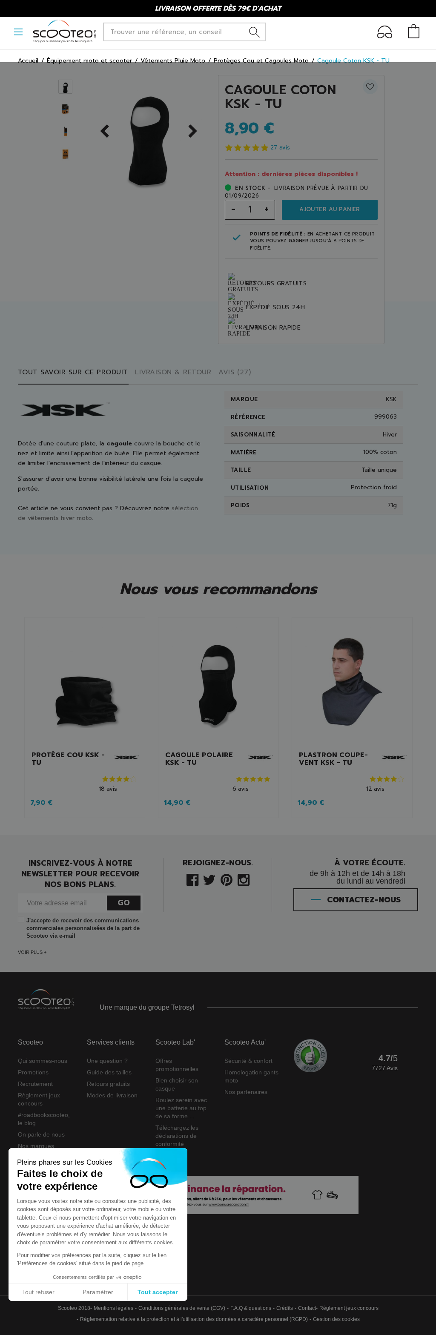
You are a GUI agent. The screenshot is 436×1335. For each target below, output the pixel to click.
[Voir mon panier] (413, 32)
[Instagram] (244, 879)
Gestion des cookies (336, 1319)
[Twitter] (209, 879)
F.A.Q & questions (250, 1308)
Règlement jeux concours (349, 1308)
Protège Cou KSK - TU (68, 759)
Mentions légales (113, 1308)
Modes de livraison (112, 1095)
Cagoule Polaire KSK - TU (199, 759)
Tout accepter (158, 1292)
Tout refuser (38, 1292)
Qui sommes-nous (42, 1060)
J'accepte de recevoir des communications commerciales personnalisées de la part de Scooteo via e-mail (83, 928)
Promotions (33, 1072)
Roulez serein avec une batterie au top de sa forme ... (181, 1108)
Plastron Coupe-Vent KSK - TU (333, 759)
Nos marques (36, 1146)
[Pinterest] (226, 879)
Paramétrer (98, 1292)
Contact (307, 1308)
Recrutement (35, 1083)
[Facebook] (192, 879)
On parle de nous (41, 1134)
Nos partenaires (245, 1091)
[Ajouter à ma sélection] (364, 90)
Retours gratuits (108, 1083)
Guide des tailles (109, 1072)
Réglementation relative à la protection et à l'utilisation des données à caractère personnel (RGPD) (194, 1319)
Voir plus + (32, 952)
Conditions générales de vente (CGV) (181, 1308)
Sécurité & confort (248, 1060)
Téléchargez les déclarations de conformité (176, 1135)
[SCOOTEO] (65, 31)
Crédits (284, 1308)
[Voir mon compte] (384, 33)
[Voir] (84, 684)
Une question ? (107, 1060)
